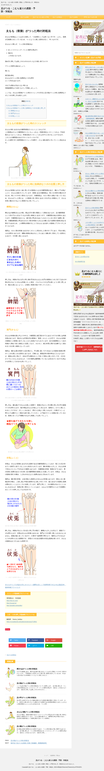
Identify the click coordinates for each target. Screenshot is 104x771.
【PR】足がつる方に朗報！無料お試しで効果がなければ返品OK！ (90, 17)
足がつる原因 (25, 17)
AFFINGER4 (78, 767)
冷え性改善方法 (80, 261)
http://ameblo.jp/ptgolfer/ (14, 605)
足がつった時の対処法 (92, 208)
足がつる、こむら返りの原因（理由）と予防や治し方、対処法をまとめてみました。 (52, 764)
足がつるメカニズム (91, 84)
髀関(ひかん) (14, 111)
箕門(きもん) (14, 113)
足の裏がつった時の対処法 (26, 726)
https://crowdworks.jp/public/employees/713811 (22, 621)
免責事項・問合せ (55, 755)
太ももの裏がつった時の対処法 (28, 712)
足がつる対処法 (57, 17)
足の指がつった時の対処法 (26, 683)
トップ (8, 17)
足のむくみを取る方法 (82, 256)
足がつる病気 (74, 17)
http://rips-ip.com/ (12, 600)
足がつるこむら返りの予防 (41, 17)
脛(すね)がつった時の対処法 (27, 669)
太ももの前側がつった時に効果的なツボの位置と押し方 (26, 108)
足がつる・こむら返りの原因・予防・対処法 (52, 760)
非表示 (27, 101)
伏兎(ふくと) (14, 116)
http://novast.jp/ (11, 603)
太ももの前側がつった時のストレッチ (19, 105)
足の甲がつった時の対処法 (26, 697)
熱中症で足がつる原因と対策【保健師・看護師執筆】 (29, 743)
